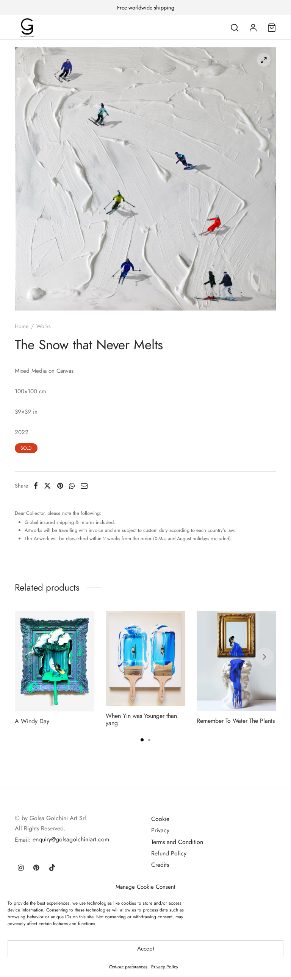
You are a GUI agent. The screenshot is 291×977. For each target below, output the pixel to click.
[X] (47, 485)
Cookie (160, 818)
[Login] (253, 27)
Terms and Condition (177, 842)
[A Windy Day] (54, 661)
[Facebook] (36, 485)
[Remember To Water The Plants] (236, 661)
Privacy (160, 830)
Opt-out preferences (128, 966)
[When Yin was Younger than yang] (145, 658)
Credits (160, 864)
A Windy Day (32, 720)
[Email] (84, 485)
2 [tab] (149, 740)
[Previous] (26, 657)
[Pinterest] (60, 485)
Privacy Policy (164, 966)
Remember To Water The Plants (236, 720)
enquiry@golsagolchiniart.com (71, 839)
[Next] (264, 657)
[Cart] (271, 27)
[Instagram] (21, 868)
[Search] (234, 27)
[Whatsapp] (72, 485)
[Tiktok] (52, 868)
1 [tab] (142, 739)
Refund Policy (168, 853)
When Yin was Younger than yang (141, 719)
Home (21, 326)
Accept (145, 948)
